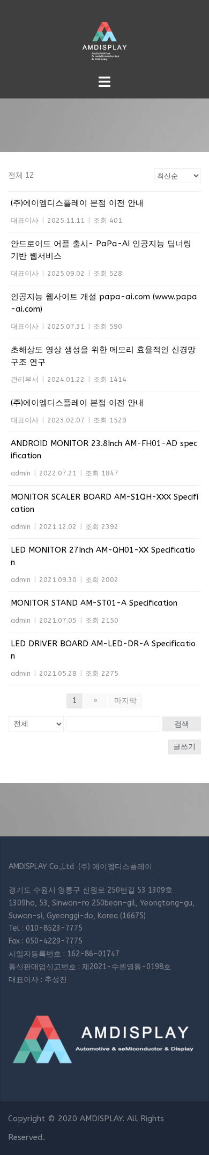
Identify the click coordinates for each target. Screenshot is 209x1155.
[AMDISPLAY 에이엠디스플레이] (104, 37)
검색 (181, 724)
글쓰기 (184, 746)
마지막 (125, 700)
